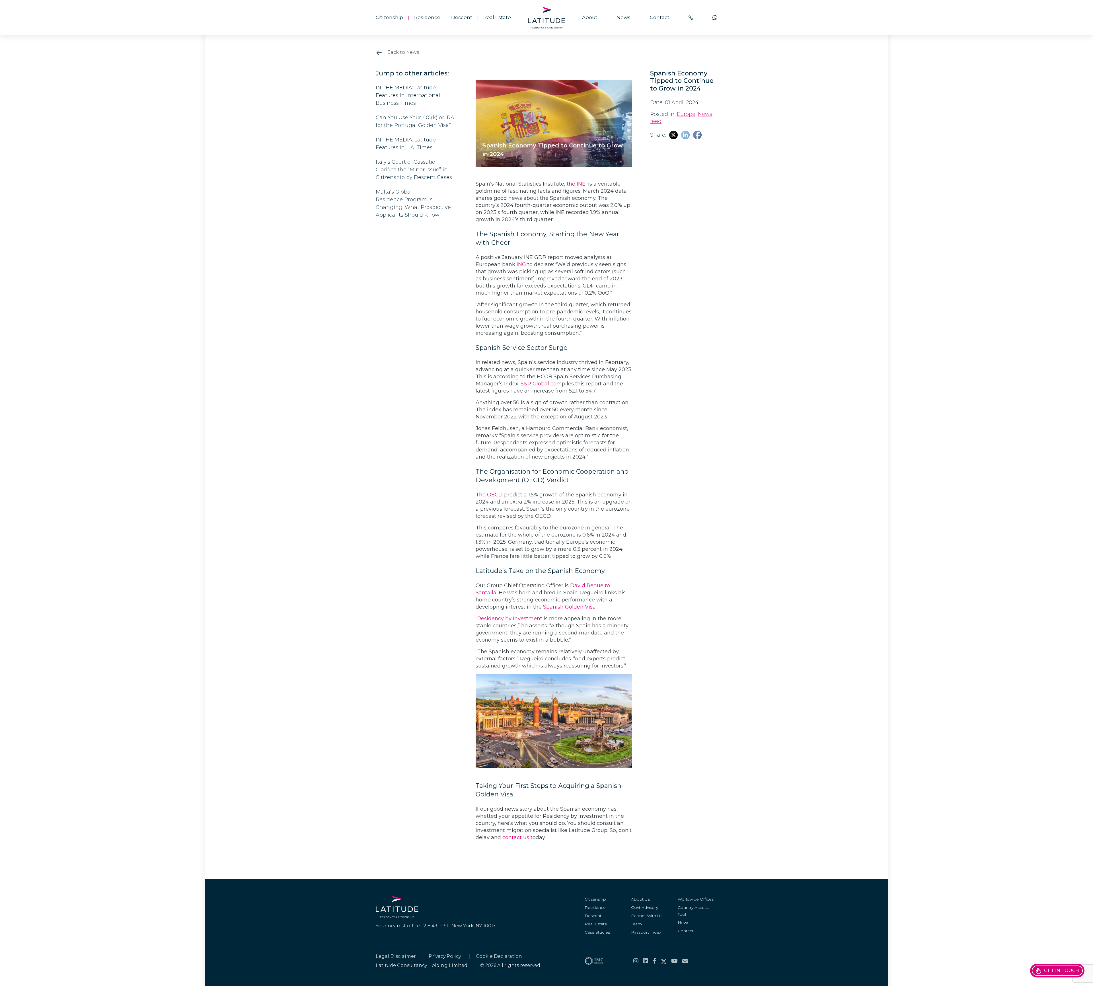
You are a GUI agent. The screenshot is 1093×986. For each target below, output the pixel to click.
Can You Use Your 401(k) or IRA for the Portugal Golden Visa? (415, 121)
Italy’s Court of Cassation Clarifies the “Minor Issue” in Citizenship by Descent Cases (414, 169)
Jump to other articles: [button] (412, 73)
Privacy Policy (446, 956)
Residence (427, 17)
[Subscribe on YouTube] (674, 961)
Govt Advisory (644, 907)
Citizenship (389, 17)
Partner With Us (646, 915)
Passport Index (646, 932)
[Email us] (685, 961)
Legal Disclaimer (396, 956)
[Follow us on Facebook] (654, 961)
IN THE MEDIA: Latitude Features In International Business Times (408, 95)
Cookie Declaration (499, 956)
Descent (461, 17)
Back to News (402, 52)
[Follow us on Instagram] (635, 961)
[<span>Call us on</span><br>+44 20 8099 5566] (691, 17)
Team (636, 924)
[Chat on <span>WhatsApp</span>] (714, 17)
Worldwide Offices (696, 899)
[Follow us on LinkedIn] (645, 961)
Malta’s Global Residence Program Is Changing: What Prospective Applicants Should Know (413, 203)
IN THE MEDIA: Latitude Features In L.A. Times (406, 144)
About (589, 17)
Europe (686, 114)
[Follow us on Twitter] (664, 961)
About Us (640, 899)
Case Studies (597, 932)
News (623, 17)
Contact (659, 17)
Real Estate (497, 17)
